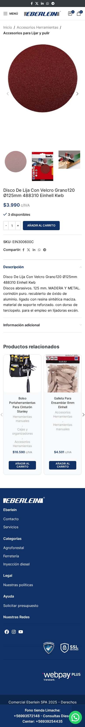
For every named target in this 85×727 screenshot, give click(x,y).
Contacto (11, 519)
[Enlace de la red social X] (37, 4)
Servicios (10, 527)
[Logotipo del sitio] (42, 13)
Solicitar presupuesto (20, 605)
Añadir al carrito (41, 225)
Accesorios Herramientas (37, 27)
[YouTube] (20, 631)
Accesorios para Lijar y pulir (26, 33)
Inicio (7, 27)
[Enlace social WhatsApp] (47, 4)
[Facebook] (6, 631)
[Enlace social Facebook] (31, 4)
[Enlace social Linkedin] (42, 4)
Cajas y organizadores (22, 431)
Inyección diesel (16, 564)
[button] (75, 717)
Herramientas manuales (22, 419)
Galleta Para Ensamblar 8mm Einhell (62, 402)
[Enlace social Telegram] (53, 4)
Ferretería (11, 556)
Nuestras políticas (18, 585)
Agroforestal (13, 548)
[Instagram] (13, 631)
